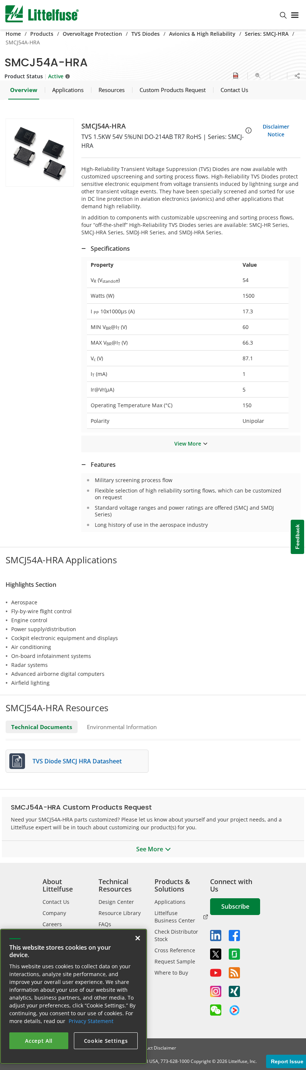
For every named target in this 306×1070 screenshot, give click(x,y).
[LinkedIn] (215, 935)
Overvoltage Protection (92, 33)
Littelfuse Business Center (174, 916)
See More (149, 849)
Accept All (39, 1040)
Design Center (116, 901)
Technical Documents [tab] (41, 727)
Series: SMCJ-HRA (266, 33)
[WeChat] (215, 1010)
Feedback (297, 537)
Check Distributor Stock (176, 935)
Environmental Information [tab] (122, 727)
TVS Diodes (145, 33)
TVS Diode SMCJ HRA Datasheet (77, 761)
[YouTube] (215, 972)
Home (13, 33)
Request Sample (174, 961)
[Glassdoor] (234, 954)
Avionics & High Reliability (202, 33)
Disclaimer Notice (276, 130)
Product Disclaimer (156, 1048)
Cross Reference (174, 950)
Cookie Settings (106, 1040)
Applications (169, 901)
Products (41, 33)
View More (187, 443)
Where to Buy (171, 972)
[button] (40, 152)
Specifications (110, 248)
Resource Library (120, 913)
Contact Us (56, 901)
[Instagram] (215, 991)
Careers (52, 924)
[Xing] (234, 991)
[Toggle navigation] (296, 14)
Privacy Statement (91, 1021)
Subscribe (235, 906)
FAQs (105, 924)
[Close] (137, 938)
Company (54, 913)
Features (103, 464)
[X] (215, 954)
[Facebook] (234, 935)
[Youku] (234, 1010)
